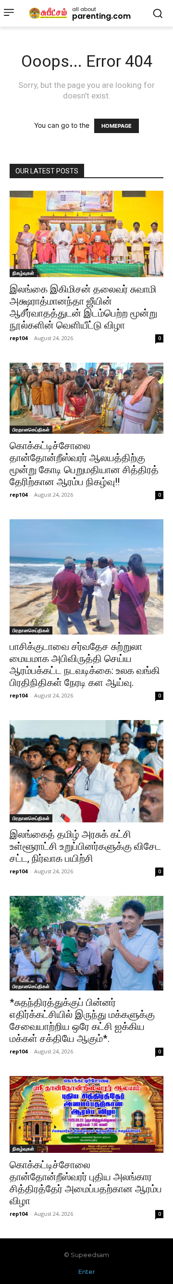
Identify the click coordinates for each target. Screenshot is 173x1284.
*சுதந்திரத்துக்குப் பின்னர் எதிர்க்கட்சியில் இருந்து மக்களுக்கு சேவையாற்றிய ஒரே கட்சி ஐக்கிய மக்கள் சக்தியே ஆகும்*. (82, 1020)
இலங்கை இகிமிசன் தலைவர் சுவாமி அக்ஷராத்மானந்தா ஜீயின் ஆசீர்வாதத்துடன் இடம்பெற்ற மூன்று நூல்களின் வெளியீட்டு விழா (83, 307)
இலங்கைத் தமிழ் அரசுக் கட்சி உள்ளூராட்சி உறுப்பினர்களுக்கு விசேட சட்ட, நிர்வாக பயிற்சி (85, 846)
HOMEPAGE (116, 125)
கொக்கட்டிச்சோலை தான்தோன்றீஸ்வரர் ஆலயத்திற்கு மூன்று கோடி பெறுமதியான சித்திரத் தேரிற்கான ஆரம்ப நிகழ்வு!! (84, 464)
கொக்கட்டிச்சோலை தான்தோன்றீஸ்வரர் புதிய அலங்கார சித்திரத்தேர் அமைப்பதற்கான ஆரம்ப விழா (86, 1183)
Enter (86, 1271)
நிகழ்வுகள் (23, 272)
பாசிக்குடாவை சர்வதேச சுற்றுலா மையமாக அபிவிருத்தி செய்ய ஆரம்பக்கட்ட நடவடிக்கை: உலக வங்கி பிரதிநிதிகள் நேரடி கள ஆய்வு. (85, 664)
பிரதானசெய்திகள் (30, 429)
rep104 (18, 338)
